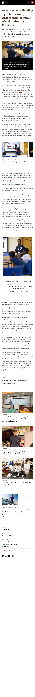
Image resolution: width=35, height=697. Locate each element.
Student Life (5, 530)
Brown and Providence (9, 380)
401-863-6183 (6, 546)
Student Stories (22, 380)
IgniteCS (12, 180)
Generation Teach (17, 92)
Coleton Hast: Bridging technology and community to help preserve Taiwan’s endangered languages (15, 419)
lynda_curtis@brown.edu (9, 544)
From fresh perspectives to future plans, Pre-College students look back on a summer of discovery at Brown (17, 485)
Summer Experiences (8, 383)
